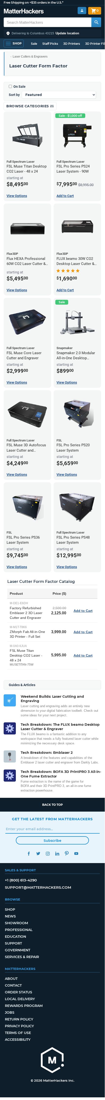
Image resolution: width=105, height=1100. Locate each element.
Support (13, 943)
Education (15, 936)
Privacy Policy (19, 1026)
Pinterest (66, 853)
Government (17, 950)
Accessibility (17, 1039)
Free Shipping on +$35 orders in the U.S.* (33, 2)
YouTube (76, 853)
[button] (52, 33)
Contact (13, 985)
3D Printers (71, 43)
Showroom (16, 923)
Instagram (47, 853)
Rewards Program (24, 1006)
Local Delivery (20, 999)
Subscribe (52, 840)
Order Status (18, 992)
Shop (10, 909)
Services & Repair (22, 957)
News (10, 916)
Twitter (38, 853)
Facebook (28, 853)
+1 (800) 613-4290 (21, 880)
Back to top (52, 805)
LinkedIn (57, 853)
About (11, 978)
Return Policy (19, 1019)
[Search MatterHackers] (96, 22)
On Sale (19, 86)
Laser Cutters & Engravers (30, 56)
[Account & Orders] (81, 10)
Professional (18, 930)
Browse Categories (28, 106)
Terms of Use (18, 1033)
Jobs (9, 1012)
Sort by (14, 95)
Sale (34, 43)
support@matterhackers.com (38, 887)
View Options (17, 196)
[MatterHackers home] (24, 11)
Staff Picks (50, 43)
